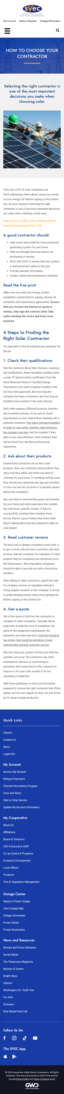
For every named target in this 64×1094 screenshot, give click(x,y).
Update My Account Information (21, 807)
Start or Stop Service (15, 800)
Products (8, 874)
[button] (57, 30)
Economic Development (17, 860)
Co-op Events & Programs (18, 853)
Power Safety (11, 922)
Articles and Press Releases (19, 947)
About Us (8, 825)
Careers (7, 732)
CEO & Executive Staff (16, 846)
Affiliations (9, 832)
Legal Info (9, 754)
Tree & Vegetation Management (21, 881)
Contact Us (9, 739)
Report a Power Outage (16, 901)
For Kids (8, 997)
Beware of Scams (13, 968)
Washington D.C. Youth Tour (18, 990)
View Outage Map (13, 908)
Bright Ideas (10, 976)
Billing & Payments (14, 778)
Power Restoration (14, 929)
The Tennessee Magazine (18, 961)
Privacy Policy (22, 1079)
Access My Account (14, 771)
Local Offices (10, 867)
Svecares (8, 1004)
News (6, 746)
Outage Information (14, 915)
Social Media (10, 954)
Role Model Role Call (15, 1011)
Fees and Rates (12, 793)
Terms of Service (41, 1079)
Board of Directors (13, 839)
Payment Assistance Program (20, 786)
